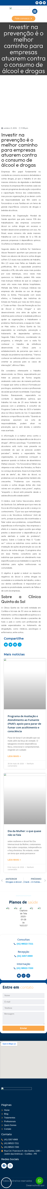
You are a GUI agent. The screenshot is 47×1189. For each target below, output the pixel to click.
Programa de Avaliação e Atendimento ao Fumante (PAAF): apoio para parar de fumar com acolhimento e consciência (24, 723)
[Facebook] (4, 1166)
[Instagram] (10, 1166)
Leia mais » (14, 756)
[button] (34, 11)
